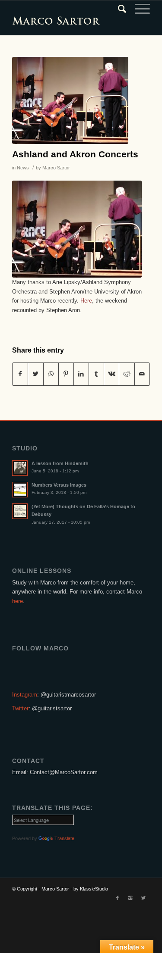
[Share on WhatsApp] (51, 374)
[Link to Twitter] (143, 897)
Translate (64, 838)
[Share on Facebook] (20, 374)
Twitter (20, 708)
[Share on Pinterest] (66, 374)
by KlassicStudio (90, 888)
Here (86, 300)
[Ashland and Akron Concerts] (70, 100)
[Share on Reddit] (126, 374)
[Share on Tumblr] (96, 374)
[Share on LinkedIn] (81, 374)
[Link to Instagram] (130, 897)
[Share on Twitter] (35, 374)
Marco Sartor (56, 167)
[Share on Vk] (111, 374)
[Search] (117, 9)
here (17, 601)
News (23, 167)
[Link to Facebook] (117, 897)
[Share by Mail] (142, 374)
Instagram (24, 694)
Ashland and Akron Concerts (75, 154)
